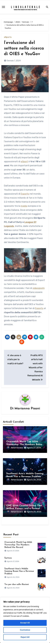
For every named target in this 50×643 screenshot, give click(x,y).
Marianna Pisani (27, 408)
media (24, 206)
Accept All (25, 623)
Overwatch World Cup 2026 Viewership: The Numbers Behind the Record (24, 444)
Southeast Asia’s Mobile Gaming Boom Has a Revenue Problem (19, 571)
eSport (24, 161)
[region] (25, 620)
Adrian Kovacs (17, 448)
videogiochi (39, 288)
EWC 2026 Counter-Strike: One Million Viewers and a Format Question (24, 508)
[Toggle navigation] (3, 7)
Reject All (25, 637)
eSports (8, 37)
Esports (25, 193)
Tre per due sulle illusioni (16, 584)
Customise (25, 630)
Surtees (8, 558)
